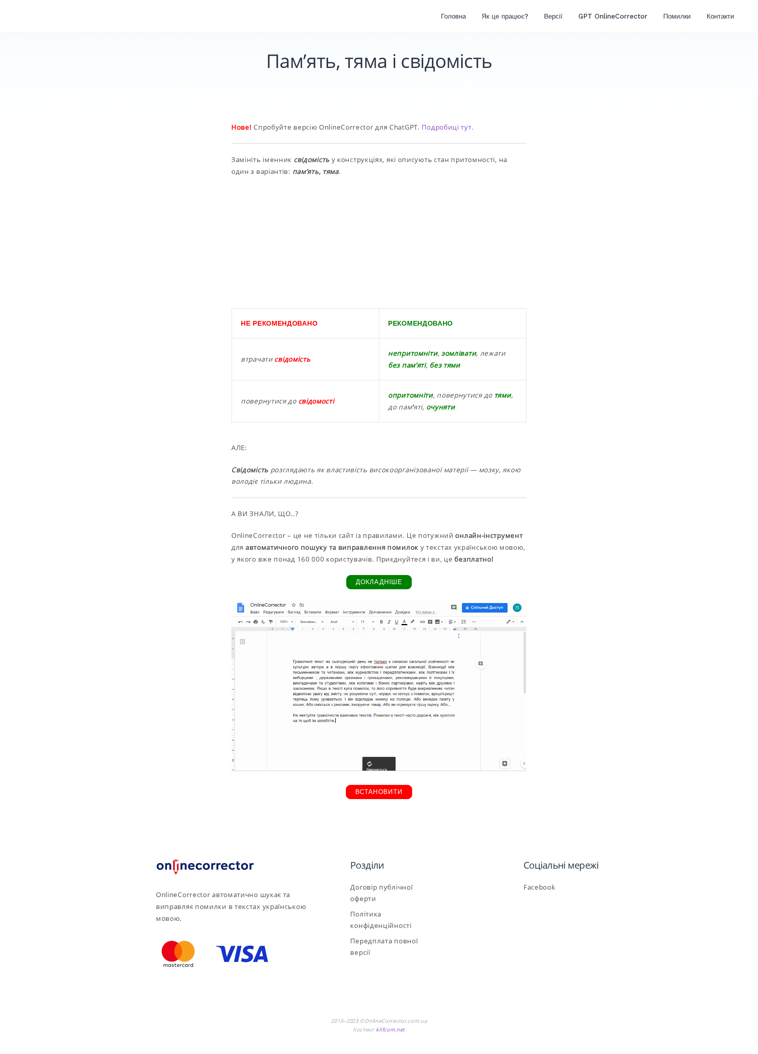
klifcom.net (390, 1029)
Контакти (720, 16)
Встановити (379, 792)
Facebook (539, 887)
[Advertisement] (379, 242)
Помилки (677, 16)
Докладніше (379, 582)
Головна (453, 16)
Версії (553, 16)
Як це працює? (505, 16)
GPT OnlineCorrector (612, 16)
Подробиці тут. (448, 127)
